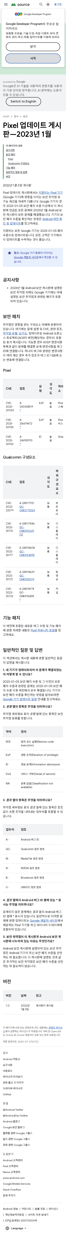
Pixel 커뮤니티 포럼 (43, 630)
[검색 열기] (41, 4)
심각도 (23, 333)
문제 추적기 (9, 1195)
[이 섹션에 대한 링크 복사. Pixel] (14, 371)
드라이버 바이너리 (13, 1088)
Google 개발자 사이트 (26, 257)
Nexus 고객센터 (11, 1172)
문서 (16, 116)
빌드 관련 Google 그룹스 (16, 1139)
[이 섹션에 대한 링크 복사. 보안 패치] (23, 317)
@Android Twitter (13, 1109)
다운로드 (7, 1071)
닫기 (33, 47)
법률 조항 (40, 1208)
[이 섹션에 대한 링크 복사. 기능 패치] (23, 618)
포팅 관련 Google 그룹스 (16, 1145)
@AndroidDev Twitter (15, 1115)
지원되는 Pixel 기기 (51, 193)
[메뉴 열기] (6, 4)
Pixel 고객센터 (10, 1166)
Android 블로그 (11, 1121)
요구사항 (7, 1065)
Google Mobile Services (16, 1183)
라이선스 (53, 1208)
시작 (33, 58)
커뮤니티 (26, 1208)
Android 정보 (10, 1208)
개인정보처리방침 (14, 1214)
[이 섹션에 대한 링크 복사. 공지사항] (22, 280)
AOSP (6, 116)
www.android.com (14, 1178)
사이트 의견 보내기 (38, 1214)
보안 (25, 116)
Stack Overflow (12, 1189)
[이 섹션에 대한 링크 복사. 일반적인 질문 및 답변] (46, 650)
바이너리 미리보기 (13, 1076)
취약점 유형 (10, 333)
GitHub (7, 1094)
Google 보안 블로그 (14, 1127)
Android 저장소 (11, 1059)
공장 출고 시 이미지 (13, 1082)
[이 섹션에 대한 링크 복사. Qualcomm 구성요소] (39, 457)
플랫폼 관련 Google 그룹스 (17, 1133)
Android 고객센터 (13, 1160)
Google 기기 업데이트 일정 (20, 699)
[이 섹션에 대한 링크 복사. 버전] (14, 982)
